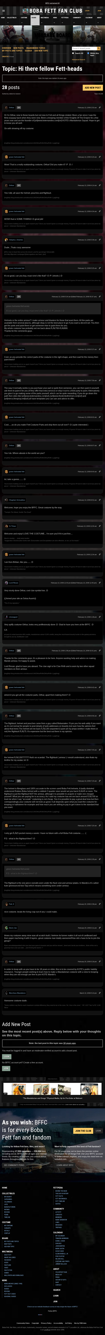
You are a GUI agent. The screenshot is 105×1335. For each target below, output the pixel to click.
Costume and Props (62, 1261)
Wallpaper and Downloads (13, 1275)
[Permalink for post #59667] (100, 781)
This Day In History (61, 1193)
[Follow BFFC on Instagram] (44, 1316)
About (99, 18)
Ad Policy (68, 1323)
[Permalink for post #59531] (100, 297)
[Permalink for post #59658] (100, 688)
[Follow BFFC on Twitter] (48, 1316)
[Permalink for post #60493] (100, 928)
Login (87, 11)
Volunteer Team (61, 1272)
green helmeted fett (16, 157)
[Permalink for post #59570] (100, 617)
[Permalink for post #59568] (100, 583)
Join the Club (83, 1130)
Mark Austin (59, 1248)
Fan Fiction (8, 1270)
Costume (24, 18)
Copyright (35, 1323)
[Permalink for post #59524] (100, 157)
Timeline (7, 1217)
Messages (58, 1225)
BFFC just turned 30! (52, 3)
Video (6, 1268)
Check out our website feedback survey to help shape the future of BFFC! (52, 1307)
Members (58, 1217)
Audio (6, 1262)
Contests (58, 1215)
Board (34, 18)
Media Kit (58, 1275)
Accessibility (58, 1323)
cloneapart (13, 617)
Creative (5, 56)
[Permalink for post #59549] (100, 500)
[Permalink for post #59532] (100, 350)
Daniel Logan (60, 1241)
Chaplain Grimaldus (17, 500)
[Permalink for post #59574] (100, 651)
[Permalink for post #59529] (100, 240)
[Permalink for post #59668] (100, 826)
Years (6, 1215)
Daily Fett (7, 1255)
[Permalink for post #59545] (100, 472)
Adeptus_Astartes (16, 240)
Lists (6, 1204)
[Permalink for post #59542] (100, 417)
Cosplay (7, 1233)
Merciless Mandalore (17, 993)
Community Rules (23, 1323)
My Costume (8, 1225)
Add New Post (93, 87)
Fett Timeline (60, 1201)
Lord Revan (13, 583)
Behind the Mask (61, 1191)
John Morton (60, 1246)
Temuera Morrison (61, 1238)
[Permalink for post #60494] (100, 962)
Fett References (61, 1199)
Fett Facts (59, 1196)
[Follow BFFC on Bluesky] (65, 1316)
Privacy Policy (46, 1323)
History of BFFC (60, 1280)
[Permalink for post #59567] (100, 555)
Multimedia (45, 18)
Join (99, 11)
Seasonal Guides (10, 1296)
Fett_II (11, 904)
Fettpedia (65, 18)
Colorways (8, 1202)
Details (6, 1231)
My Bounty (8, 1197)
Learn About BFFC (65, 1165)
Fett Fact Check (10, 1294)
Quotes (57, 1204)
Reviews (7, 1212)
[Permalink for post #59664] (100, 750)
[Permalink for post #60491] (100, 860)
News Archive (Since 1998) (13, 1284)
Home (3, 18)
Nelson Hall (59, 1259)
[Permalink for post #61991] (100, 993)
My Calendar (60, 1236)
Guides (6, 1289)
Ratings (6, 1209)
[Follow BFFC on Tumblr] (52, 1316)
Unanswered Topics (35, 48)
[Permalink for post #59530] (100, 268)
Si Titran (12, 526)
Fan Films (7, 1265)
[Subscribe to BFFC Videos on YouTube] (57, 1316)
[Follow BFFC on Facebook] (40, 1316)
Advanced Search (78, 60)
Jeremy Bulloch (61, 1264)
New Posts (18, 48)
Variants (7, 1228)
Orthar (11, 108)
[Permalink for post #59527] (100, 212)
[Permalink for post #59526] (100, 186)
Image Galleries (9, 1257)
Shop (57, 1282)
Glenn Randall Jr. (61, 1254)
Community (77, 18)
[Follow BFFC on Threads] (61, 1316)
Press (57, 1277)
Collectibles (11, 18)
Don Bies (58, 1243)
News (55, 18)
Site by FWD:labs (80, 1323)
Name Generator (61, 1220)
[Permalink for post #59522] (100, 108)
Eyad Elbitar (59, 1256)
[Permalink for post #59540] (100, 381)
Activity (58, 1212)
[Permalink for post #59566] (100, 526)
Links (57, 1222)
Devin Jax (13, 928)
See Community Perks (14, 1165)
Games (6, 1273)
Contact (58, 1285)
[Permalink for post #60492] (100, 904)
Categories (8, 1199)
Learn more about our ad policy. (75, 1104)
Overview (6, 48)
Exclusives (8, 1286)
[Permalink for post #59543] (100, 446)
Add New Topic (41, 51)
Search (28, 51)
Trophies (58, 1227)
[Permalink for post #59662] (100, 716)
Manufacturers (9, 1207)
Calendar (89, 18)
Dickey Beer (59, 1251)
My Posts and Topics (12, 51)
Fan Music (7, 1260)
